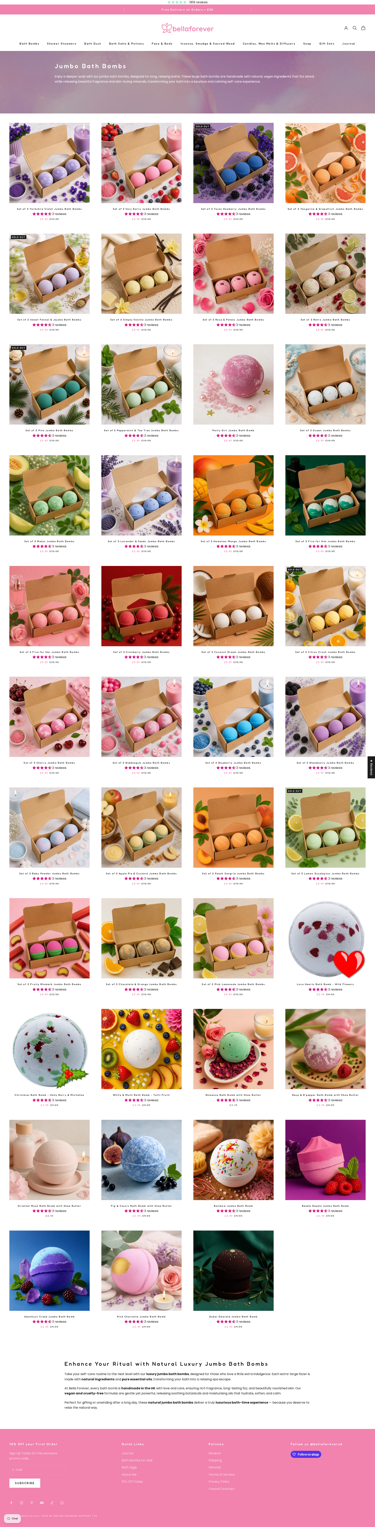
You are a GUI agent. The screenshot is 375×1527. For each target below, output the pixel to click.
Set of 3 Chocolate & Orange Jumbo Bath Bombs (141, 984)
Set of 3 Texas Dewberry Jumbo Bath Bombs (233, 208)
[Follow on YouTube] (42, 1503)
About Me (129, 1474)
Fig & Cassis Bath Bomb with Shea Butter (141, 1205)
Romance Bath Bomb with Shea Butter (233, 1094)
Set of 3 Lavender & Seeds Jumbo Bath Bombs (141, 541)
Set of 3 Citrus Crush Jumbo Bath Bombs (325, 652)
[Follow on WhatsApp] (62, 1503)
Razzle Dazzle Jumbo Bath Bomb (325, 1205)
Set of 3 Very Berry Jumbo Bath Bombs (141, 208)
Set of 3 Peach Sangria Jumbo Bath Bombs (233, 873)
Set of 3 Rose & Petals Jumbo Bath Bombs (233, 319)
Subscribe (25, 1483)
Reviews (215, 1453)
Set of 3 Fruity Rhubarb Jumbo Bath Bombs (49, 984)
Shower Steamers (62, 43)
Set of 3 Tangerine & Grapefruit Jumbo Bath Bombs (325, 208)
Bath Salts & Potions (126, 43)
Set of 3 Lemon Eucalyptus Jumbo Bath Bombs (325, 873)
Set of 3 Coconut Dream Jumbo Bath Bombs (233, 652)
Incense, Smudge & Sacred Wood (208, 43)
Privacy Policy (219, 1481)
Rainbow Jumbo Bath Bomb (233, 1205)
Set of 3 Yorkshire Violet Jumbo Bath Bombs (49, 208)
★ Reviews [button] (371, 767)
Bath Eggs (129, 1467)
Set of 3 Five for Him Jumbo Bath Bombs (325, 541)
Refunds (215, 1467)
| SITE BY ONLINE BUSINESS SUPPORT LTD (69, 1516)
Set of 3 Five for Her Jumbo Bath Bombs (49, 652)
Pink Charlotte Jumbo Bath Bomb (141, 1316)
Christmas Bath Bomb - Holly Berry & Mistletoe (49, 1094)
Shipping (215, 1460)
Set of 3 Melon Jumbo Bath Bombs (49, 541)
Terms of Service (222, 1474)
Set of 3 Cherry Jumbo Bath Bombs (49, 762)
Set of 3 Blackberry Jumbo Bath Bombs (325, 762)
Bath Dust (92, 43)
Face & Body (162, 43)
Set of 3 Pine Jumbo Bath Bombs (49, 430)
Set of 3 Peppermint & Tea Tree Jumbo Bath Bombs (141, 430)
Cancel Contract (222, 1489)
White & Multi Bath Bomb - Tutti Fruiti (141, 1094)
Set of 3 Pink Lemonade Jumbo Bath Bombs (233, 984)
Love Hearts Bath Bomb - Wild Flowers (325, 984)
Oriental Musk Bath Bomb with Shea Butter (49, 1205)
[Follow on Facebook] (11, 1503)
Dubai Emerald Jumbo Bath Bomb (233, 1316)
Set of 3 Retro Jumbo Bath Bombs (325, 319)
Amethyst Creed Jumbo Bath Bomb (49, 1316)
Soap (307, 43)
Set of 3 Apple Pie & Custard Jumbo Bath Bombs (141, 873)
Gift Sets (327, 43)
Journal (348, 43)
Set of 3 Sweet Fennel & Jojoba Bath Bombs (49, 319)
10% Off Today (132, 1481)
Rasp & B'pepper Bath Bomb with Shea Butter (325, 1094)
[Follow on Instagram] (21, 1503)
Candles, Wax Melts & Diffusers (269, 43)
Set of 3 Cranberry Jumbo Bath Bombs (141, 652)
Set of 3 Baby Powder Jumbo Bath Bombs (49, 873)
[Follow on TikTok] (52, 1503)
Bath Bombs (29, 43)
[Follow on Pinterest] (32, 1503)
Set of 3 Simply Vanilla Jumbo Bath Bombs (141, 319)
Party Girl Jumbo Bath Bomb (233, 430)
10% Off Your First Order (187, 9)
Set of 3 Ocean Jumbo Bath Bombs (325, 430)
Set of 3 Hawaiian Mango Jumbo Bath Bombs (233, 541)
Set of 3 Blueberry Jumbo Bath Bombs (233, 762)
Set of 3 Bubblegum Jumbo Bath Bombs (141, 762)
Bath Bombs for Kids (137, 1460)
